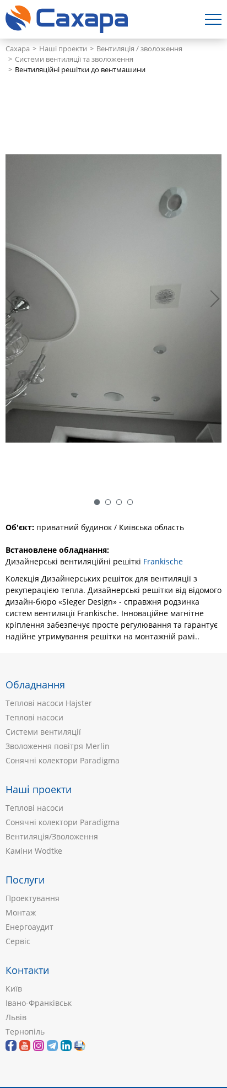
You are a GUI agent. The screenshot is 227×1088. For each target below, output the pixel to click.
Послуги (25, 879)
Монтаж (21, 912)
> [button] (213, 298)
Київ (14, 988)
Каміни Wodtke (34, 850)
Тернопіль (25, 1031)
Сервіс (18, 941)
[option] (113, 298)
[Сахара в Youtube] (24, 1045)
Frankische (163, 561)
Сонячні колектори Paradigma (63, 760)
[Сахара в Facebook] (11, 1045)
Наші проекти (63, 48)
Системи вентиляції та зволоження (74, 59)
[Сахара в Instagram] (38, 1045)
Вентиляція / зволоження (139, 48)
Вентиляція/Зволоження (52, 836)
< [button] (16, 298)
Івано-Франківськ (39, 1003)
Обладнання (35, 684)
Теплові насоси (34, 717)
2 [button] (108, 502)
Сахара (18, 48)
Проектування (33, 898)
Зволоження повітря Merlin (58, 746)
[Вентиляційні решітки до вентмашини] (113, 298)
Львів (16, 1017)
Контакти (27, 970)
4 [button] (130, 502)
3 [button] (119, 502)
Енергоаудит (29, 927)
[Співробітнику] (79, 1045)
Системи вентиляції (43, 731)
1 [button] (97, 502)
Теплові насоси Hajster (49, 703)
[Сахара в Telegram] (52, 1045)
